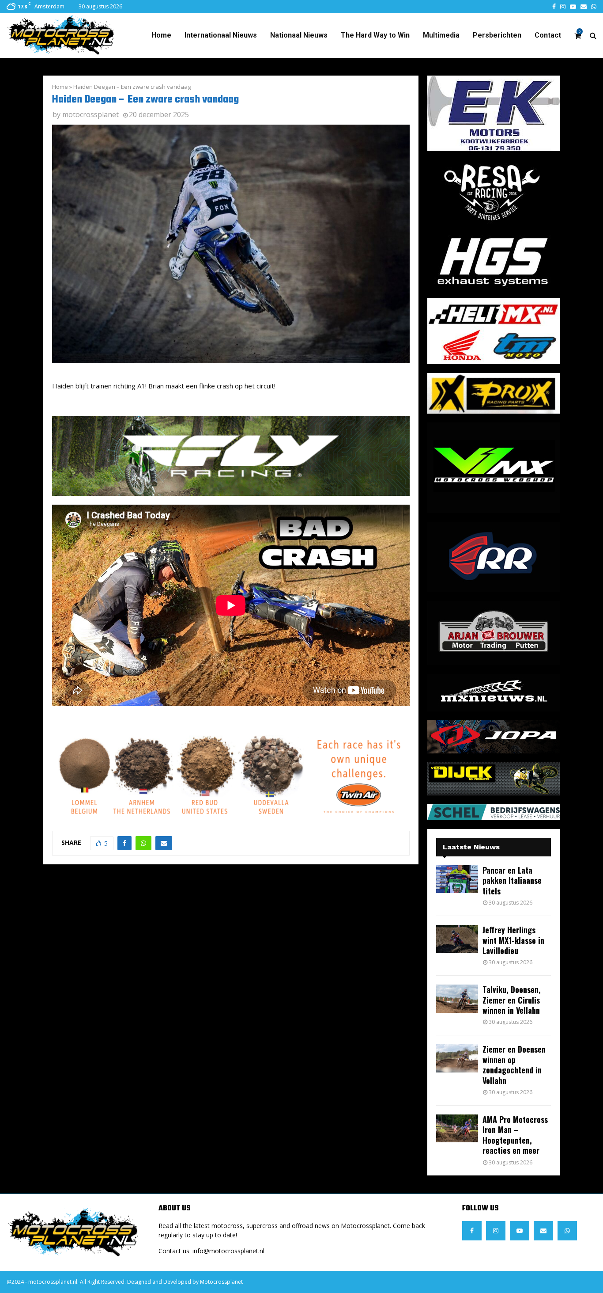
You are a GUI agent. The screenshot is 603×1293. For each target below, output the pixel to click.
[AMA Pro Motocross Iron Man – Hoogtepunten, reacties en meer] (457, 1128)
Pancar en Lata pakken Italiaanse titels (512, 880)
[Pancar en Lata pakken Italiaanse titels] (457, 879)
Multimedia (441, 35)
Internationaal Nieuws (221, 35)
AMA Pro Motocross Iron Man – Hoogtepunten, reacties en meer (515, 1135)
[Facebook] (472, 1230)
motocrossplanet (90, 114)
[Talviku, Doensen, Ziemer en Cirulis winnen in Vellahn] (457, 998)
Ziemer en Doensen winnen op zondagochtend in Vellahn (514, 1064)
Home (161, 35)
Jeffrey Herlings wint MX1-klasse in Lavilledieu (513, 940)
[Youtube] (519, 1230)
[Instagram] (495, 1230)
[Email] (543, 1230)
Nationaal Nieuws (299, 35)
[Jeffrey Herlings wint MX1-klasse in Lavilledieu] (457, 939)
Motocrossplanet (221, 1281)
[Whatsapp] (567, 1230)
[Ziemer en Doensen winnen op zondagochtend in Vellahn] (457, 1058)
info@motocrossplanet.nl (228, 1251)
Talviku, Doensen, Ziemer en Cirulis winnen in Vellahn (511, 1000)
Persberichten (497, 35)
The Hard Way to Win (375, 35)
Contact (548, 35)
